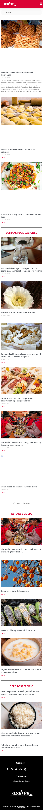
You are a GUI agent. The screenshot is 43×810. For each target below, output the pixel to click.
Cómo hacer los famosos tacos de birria (19, 486)
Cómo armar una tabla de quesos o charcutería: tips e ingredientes (16, 399)
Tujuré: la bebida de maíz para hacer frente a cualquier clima (21, 670)
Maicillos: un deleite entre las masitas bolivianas (18, 73)
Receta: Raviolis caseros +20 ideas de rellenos (18, 150)
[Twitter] (16, 769)
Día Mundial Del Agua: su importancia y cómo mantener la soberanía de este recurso (21, 269)
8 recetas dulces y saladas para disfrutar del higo (21, 215)
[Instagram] (11, 769)
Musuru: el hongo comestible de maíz (18, 630)
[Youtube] (21, 769)
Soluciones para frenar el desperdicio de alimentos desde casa (19, 746)
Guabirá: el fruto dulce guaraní (15, 590)
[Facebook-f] (7, 769)
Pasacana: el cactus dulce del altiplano (18, 312)
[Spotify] (25, 769)
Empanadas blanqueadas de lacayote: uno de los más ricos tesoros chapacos (21, 355)
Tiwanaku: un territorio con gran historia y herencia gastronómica (21, 443)
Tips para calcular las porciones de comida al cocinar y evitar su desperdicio (20, 734)
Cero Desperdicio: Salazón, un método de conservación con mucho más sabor (20, 692)
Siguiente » (26, 503)
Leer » (3, 94)
